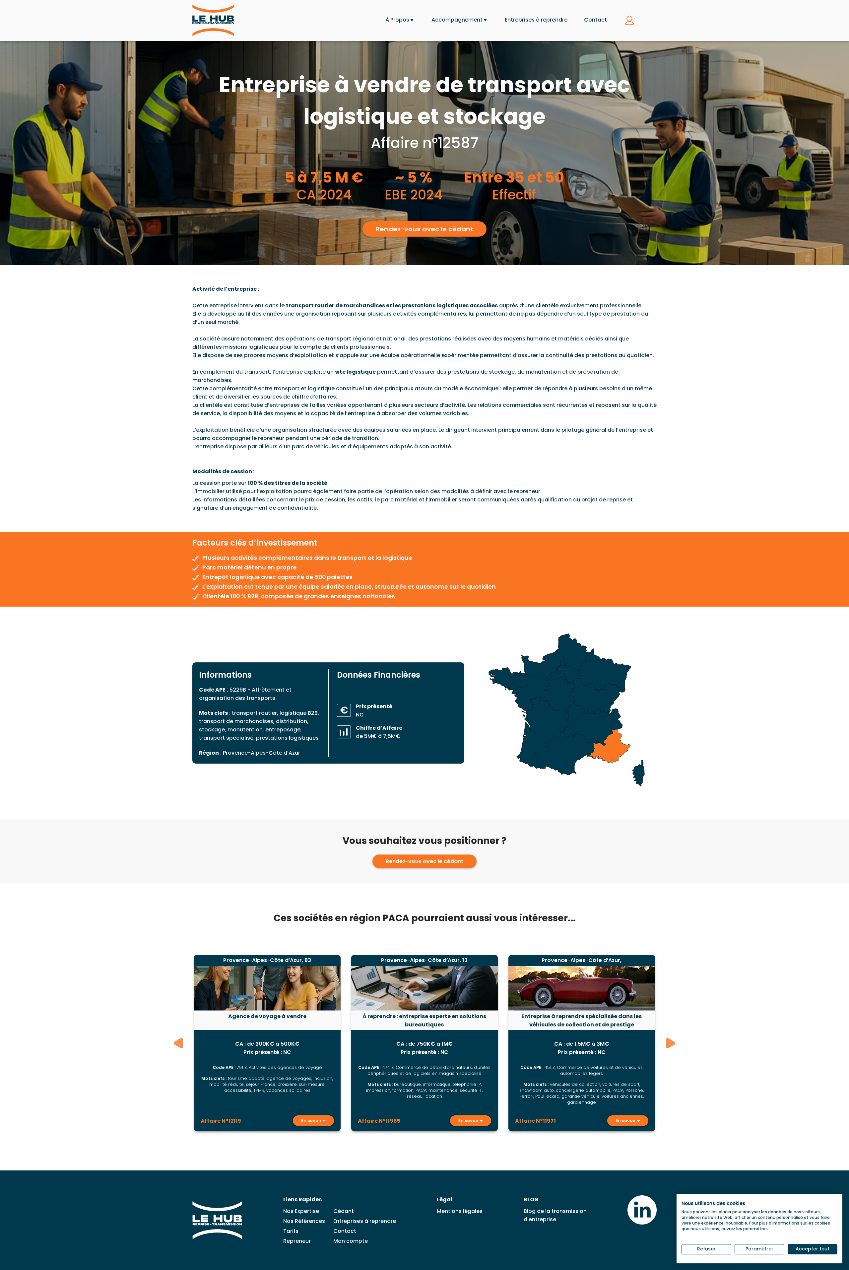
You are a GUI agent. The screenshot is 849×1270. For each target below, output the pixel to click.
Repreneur (297, 1241)
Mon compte (350, 1241)
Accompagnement (457, 20)
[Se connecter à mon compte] (629, 21)
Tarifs (290, 1231)
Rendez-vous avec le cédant (424, 229)
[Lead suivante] (670, 1043)
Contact (595, 20)
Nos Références (304, 1221)
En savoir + (313, 1120)
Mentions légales (460, 1211)
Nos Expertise (301, 1211)
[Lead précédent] (178, 1043)
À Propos (397, 20)
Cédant (343, 1211)
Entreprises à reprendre (536, 20)
